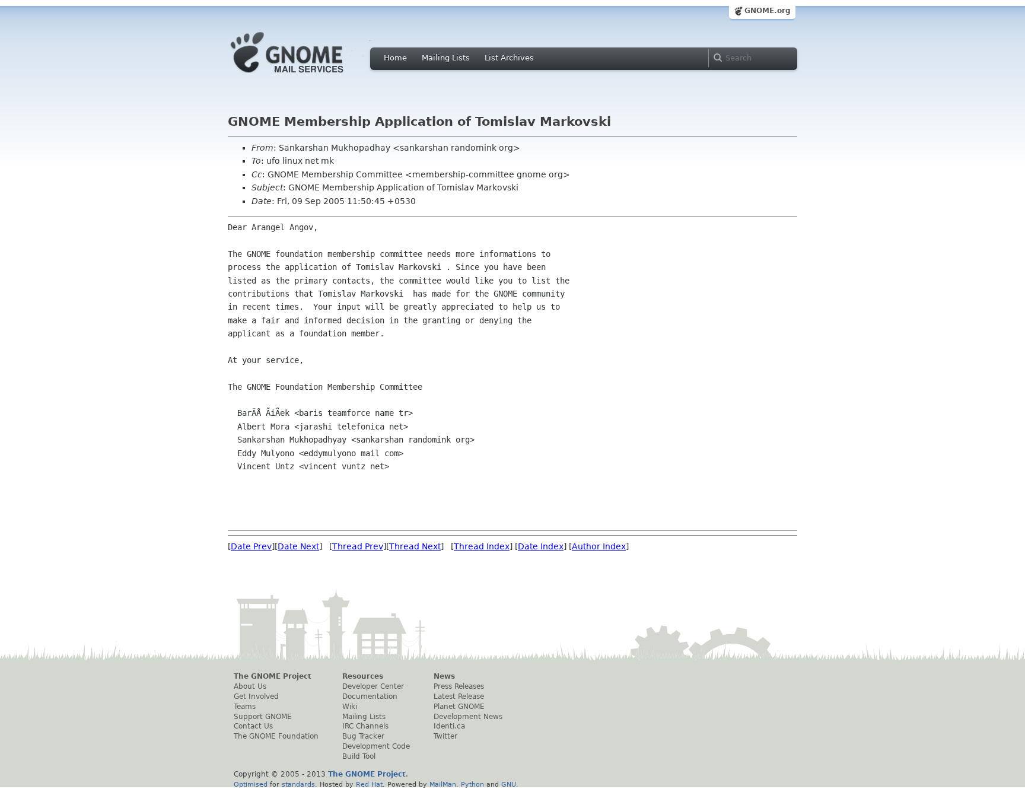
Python (472, 784)
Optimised (251, 784)
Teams (245, 706)
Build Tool (358, 756)
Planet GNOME (459, 706)
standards (298, 784)
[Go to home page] (305, 75)
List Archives (509, 57)
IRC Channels (365, 726)
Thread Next (415, 546)
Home (395, 57)
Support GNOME (263, 717)
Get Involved (256, 696)
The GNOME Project (272, 676)
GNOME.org (767, 11)
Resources (362, 676)
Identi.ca (449, 726)
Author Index (599, 546)
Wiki (349, 706)
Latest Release (459, 696)
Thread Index (482, 546)
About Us (250, 686)
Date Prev (251, 546)
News (444, 676)
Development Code (376, 746)
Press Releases (459, 686)
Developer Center (373, 686)
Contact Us (253, 726)
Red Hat (369, 784)
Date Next (298, 546)
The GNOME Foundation (276, 736)
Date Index (541, 546)
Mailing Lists (446, 57)
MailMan (442, 784)
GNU (508, 784)
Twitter (445, 736)
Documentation (369, 696)
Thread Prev (357, 546)
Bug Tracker (363, 736)
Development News (468, 717)
